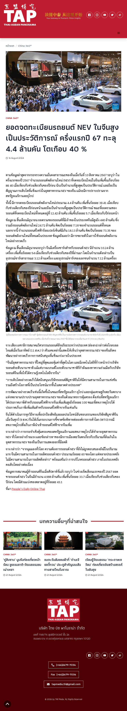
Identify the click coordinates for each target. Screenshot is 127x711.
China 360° (24, 46)
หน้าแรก (10, 46)
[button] (119, 33)
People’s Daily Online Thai (28, 489)
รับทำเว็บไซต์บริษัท (73, 703)
